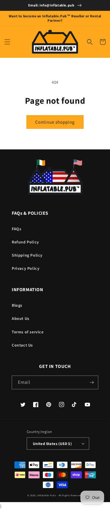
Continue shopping (55, 122)
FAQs (16, 228)
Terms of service (28, 332)
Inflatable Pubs (47, 495)
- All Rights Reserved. (69, 495)
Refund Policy (25, 242)
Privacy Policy (25, 268)
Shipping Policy (27, 255)
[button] (7, 41)
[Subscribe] (91, 382)
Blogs (17, 305)
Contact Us (22, 345)
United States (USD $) (52, 443)
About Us (20, 318)
